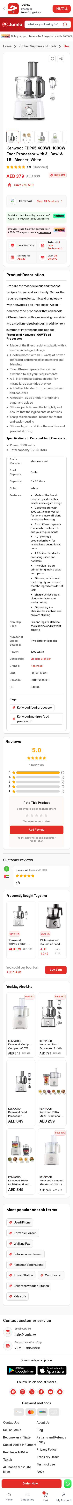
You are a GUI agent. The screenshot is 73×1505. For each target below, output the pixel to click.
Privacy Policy (46, 1449)
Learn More (43, 219)
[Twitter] (32, 1392)
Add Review (36, 830)
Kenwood (37, 666)
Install (62, 9)
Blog (40, 1430)
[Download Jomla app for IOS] (52, 1370)
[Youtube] (50, 1392)
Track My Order (48, 1457)
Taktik (7, 1459)
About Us (43, 1422)
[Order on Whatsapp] (67, 1483)
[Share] (60, 58)
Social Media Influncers (19, 1445)
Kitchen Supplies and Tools (37, 46)
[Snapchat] (60, 1392)
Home (7, 46)
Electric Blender (41, 659)
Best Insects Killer (16, 1452)
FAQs (40, 1472)
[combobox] (44, 24)
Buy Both (56, 970)
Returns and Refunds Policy (51, 1440)
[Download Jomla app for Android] (21, 1370)
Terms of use (46, 1464)
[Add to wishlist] (52, 58)
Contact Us (11, 1422)
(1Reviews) (40, 167)
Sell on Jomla (12, 1430)
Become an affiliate (17, 1437)
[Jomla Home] (12, 24)
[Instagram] (22, 1392)
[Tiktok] (41, 1392)
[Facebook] (13, 1392)
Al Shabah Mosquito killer (17, 1469)
